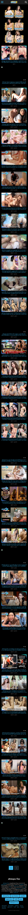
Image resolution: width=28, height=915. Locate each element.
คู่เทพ (24, 887)
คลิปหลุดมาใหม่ (6, 883)
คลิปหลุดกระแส (19, 888)
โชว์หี (10, 887)
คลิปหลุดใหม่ (4, 905)
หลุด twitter (4, 907)
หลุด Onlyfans (10, 905)
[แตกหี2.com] (14, 2)
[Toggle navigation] (2, 2)
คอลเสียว (22, 907)
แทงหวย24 (4, 908)
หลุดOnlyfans (3, 884)
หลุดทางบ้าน (16, 885)
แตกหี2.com (15, 892)
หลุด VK (21, 905)
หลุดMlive (22, 884)
